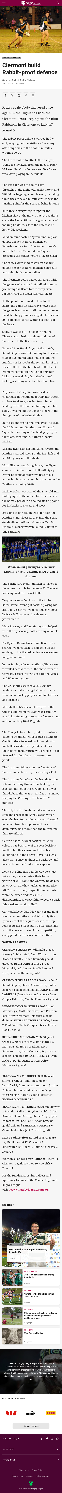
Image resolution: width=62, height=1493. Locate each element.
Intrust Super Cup (11, 58)
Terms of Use (24, 1470)
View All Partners (31, 1426)
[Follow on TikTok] (42, 1438)
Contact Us (30, 1476)
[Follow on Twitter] (52, 1438)
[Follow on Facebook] (47, 1438)
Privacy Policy (37, 1470)
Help (21, 1476)
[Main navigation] (3, 3)
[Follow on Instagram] (57, 1438)
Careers (15, 1476)
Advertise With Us (43, 1476)
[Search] (58, 3)
